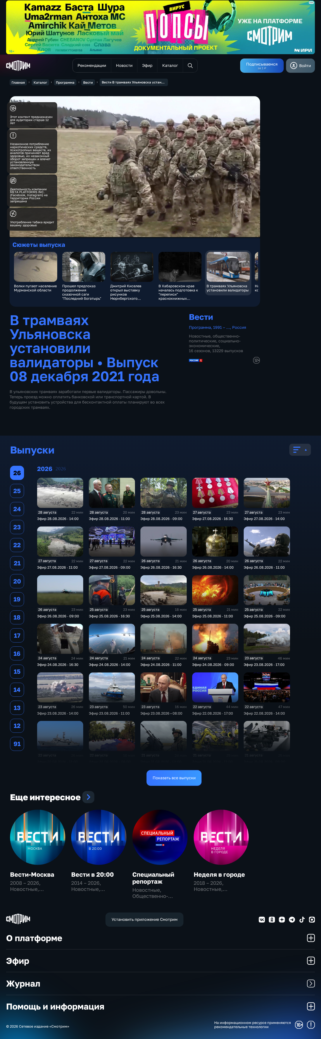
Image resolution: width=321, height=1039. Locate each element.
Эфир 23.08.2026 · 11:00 (109, 713)
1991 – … (221, 327)
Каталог (40, 82)
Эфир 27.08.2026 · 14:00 (264, 518)
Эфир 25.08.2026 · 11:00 (212, 616)
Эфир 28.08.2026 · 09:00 (161, 518)
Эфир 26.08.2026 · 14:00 (213, 567)
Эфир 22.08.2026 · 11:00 (57, 762)
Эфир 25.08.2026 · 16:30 (109, 616)
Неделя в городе (219, 874)
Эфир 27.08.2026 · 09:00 (109, 567)
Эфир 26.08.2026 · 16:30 (161, 567)
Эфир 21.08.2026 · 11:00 (212, 762)
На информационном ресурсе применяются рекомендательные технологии (252, 1025)
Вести (88, 82)
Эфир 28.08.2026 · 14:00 (58, 518)
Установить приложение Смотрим (145, 919)
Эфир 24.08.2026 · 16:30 (57, 664)
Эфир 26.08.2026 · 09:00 (58, 616)
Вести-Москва (32, 874)
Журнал (23, 983)
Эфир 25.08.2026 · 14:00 (161, 616)
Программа (65, 82)
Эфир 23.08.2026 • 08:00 (161, 713)
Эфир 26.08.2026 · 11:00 (264, 567)
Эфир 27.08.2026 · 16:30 (212, 518)
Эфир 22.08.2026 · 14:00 (264, 713)
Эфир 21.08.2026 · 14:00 (160, 762)
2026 (60, 468)
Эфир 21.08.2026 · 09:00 (264, 762)
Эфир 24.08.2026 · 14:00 (109, 664)
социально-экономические (215, 343)
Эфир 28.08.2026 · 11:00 (109, 518)
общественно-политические (214, 338)
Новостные (200, 336)
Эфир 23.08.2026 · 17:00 (264, 664)
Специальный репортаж (153, 878)
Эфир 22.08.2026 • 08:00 (110, 762)
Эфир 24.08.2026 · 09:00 (213, 664)
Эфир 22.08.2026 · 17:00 (212, 713)
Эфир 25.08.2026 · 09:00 (264, 616)
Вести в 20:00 (92, 874)
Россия (239, 327)
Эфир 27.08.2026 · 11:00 (57, 567)
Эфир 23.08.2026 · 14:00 (57, 713)
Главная (18, 82)
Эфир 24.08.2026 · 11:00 (160, 664)
